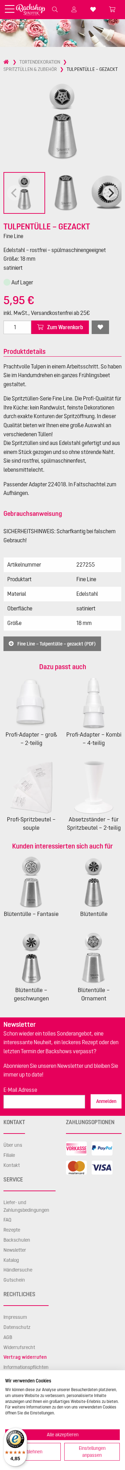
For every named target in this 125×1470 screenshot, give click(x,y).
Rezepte (11, 1230)
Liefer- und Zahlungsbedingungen (26, 1206)
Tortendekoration (39, 62)
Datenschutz (17, 1327)
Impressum (15, 1317)
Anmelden (106, 1101)
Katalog (11, 1260)
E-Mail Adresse (20, 1090)
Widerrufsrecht (19, 1347)
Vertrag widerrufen (25, 1357)
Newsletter (14, 1250)
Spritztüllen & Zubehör (30, 69)
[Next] (110, 193)
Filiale (9, 1155)
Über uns (12, 1145)
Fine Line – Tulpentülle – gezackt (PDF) (56, 644)
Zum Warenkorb (64, 327)
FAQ (7, 1220)
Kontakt (11, 1165)
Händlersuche (17, 1270)
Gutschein (14, 1280)
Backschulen (16, 1240)
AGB (7, 1337)
